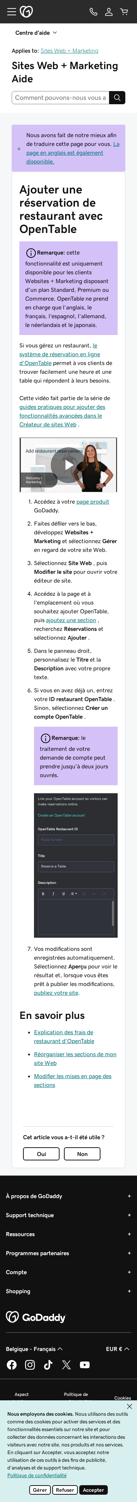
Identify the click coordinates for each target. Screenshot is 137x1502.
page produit (92, 501)
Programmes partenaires (37, 1253)
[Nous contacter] (93, 12)
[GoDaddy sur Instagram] (30, 1368)
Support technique (30, 1215)
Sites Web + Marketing (70, 50)
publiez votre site (56, 992)
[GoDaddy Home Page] (36, 1317)
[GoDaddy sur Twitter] (66, 1368)
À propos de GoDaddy (34, 1196)
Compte (16, 1272)
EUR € (114, 1349)
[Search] (117, 97)
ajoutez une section (71, 620)
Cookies (122, 1398)
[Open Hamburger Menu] (9, 12)
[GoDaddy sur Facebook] (12, 1368)
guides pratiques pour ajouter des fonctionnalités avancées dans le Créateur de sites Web (62, 415)
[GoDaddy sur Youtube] (85, 1368)
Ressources (20, 1234)
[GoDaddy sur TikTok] (48, 1368)
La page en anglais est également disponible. (72, 152)
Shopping (18, 1291)
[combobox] (60, 97)
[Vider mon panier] (124, 12)
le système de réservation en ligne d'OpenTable (59, 354)
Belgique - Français (31, 1349)
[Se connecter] (109, 12)
